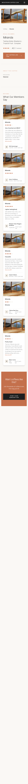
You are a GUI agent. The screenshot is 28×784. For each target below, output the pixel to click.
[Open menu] (24, 2)
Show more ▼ (8, 141)
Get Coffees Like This (12, 55)
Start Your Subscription (14, 396)
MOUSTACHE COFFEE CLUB (10, 2)
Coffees (5, 29)
